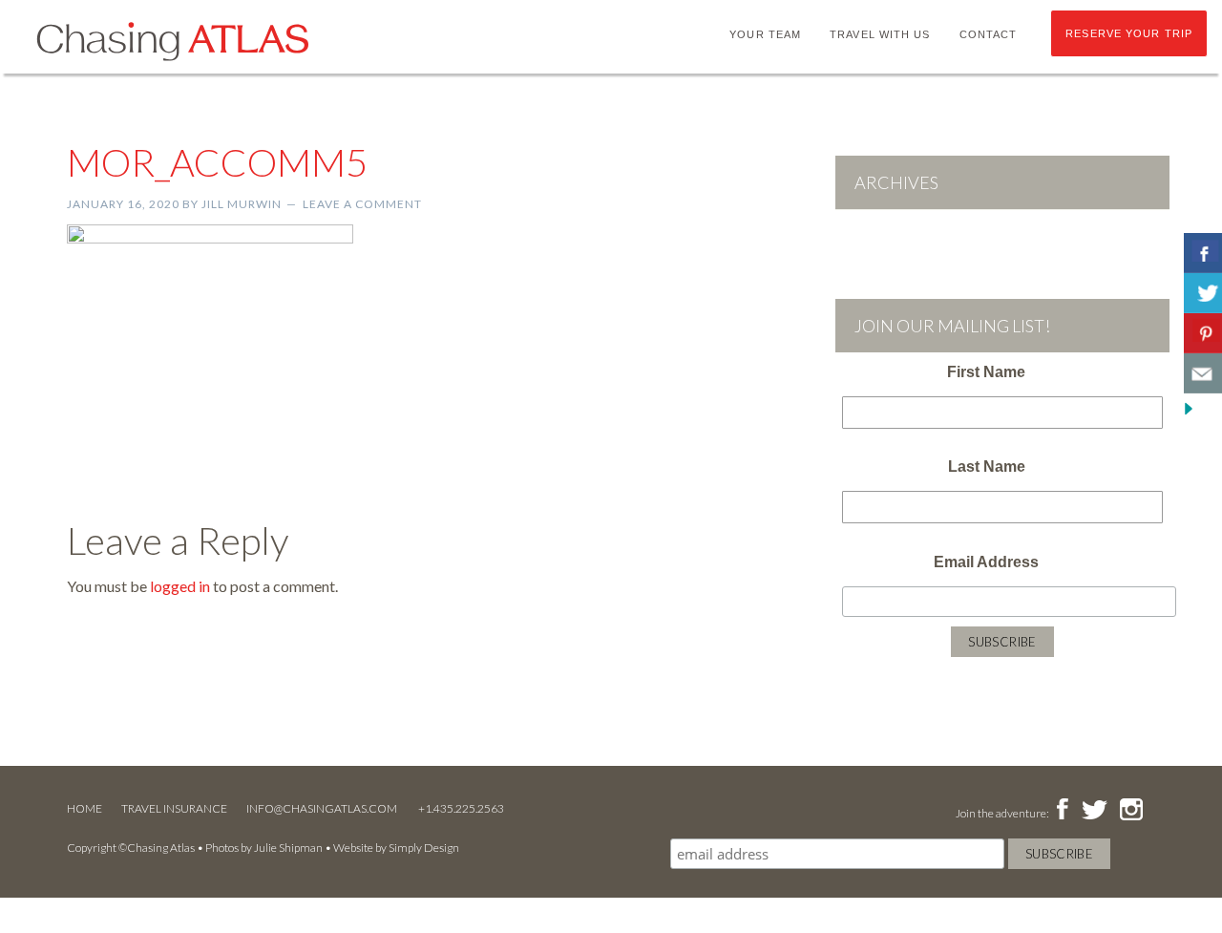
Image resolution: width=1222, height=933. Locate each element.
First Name (986, 372)
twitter (1093, 811)
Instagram (1130, 811)
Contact (988, 34)
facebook (1062, 811)
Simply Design (424, 847)
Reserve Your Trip (1128, 33)
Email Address (986, 562)
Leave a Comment (362, 204)
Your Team (765, 34)
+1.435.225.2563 (461, 808)
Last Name (986, 466)
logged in (180, 586)
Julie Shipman (288, 847)
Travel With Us (880, 34)
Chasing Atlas (171, 40)
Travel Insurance (174, 808)
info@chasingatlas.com (322, 808)
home (84, 808)
